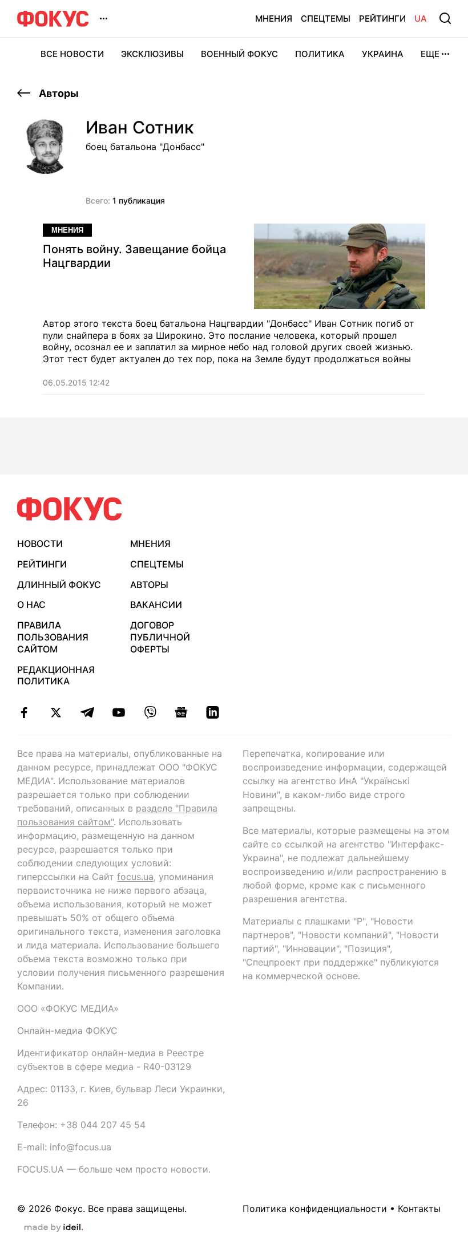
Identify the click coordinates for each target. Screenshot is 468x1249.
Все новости (72, 53)
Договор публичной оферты (160, 637)
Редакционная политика (56, 675)
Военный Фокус (239, 53)
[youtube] (118, 712)
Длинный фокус (59, 584)
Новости (40, 543)
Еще (430, 53)
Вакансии (156, 604)
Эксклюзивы (152, 53)
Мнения (273, 18)
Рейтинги (382, 18)
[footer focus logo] (69, 509)
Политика (320, 53)
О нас (31, 604)
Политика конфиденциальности (315, 1208)
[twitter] (55, 712)
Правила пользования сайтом (52, 637)
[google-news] (181, 712)
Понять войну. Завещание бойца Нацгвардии (134, 256)
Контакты (419, 1208)
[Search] (445, 18)
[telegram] (87, 712)
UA (420, 18)
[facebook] (24, 712)
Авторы (58, 93)
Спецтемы (325, 18)
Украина (383, 53)
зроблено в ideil (53, 1228)
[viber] (150, 712)
